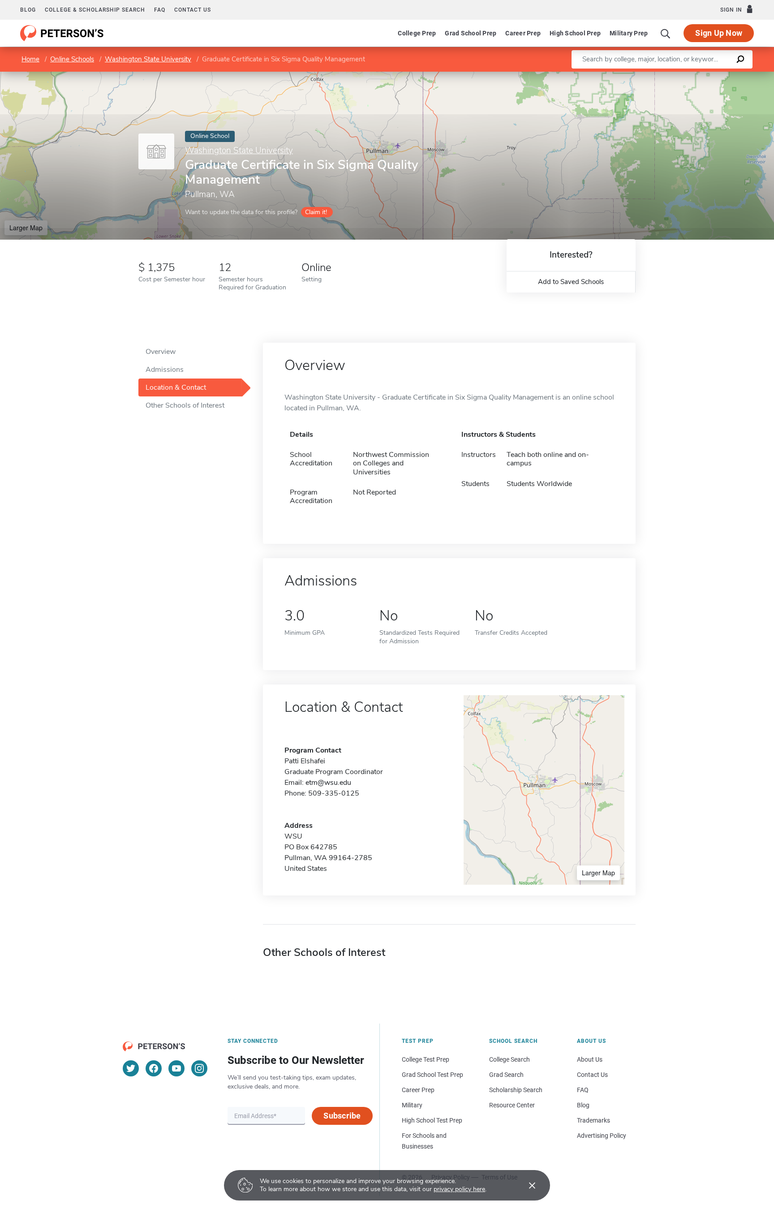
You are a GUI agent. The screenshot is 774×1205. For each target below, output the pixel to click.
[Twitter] (131, 1068)
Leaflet (668, 76)
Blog (28, 10)
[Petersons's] (62, 33)
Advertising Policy (601, 1135)
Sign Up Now (718, 33)
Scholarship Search (515, 1089)
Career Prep (523, 33)
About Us (589, 1059)
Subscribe (342, 1115)
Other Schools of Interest (185, 405)
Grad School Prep (470, 33)
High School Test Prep (432, 1120)
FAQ (159, 10)
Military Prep (629, 33)
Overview (161, 352)
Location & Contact (176, 387)
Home (30, 59)
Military (412, 1105)
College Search (509, 1059)
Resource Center (512, 1105)
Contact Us (592, 1074)
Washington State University (148, 59)
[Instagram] (199, 1068)
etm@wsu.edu (328, 783)
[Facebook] (154, 1068)
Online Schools (72, 59)
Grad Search (506, 1074)
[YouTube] (176, 1068)
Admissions (165, 369)
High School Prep (575, 33)
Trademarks (593, 1120)
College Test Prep (425, 1059)
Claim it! (316, 212)
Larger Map (26, 227)
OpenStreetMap (713, 76)
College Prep (417, 33)
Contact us (192, 10)
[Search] (666, 33)
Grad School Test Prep (432, 1074)
